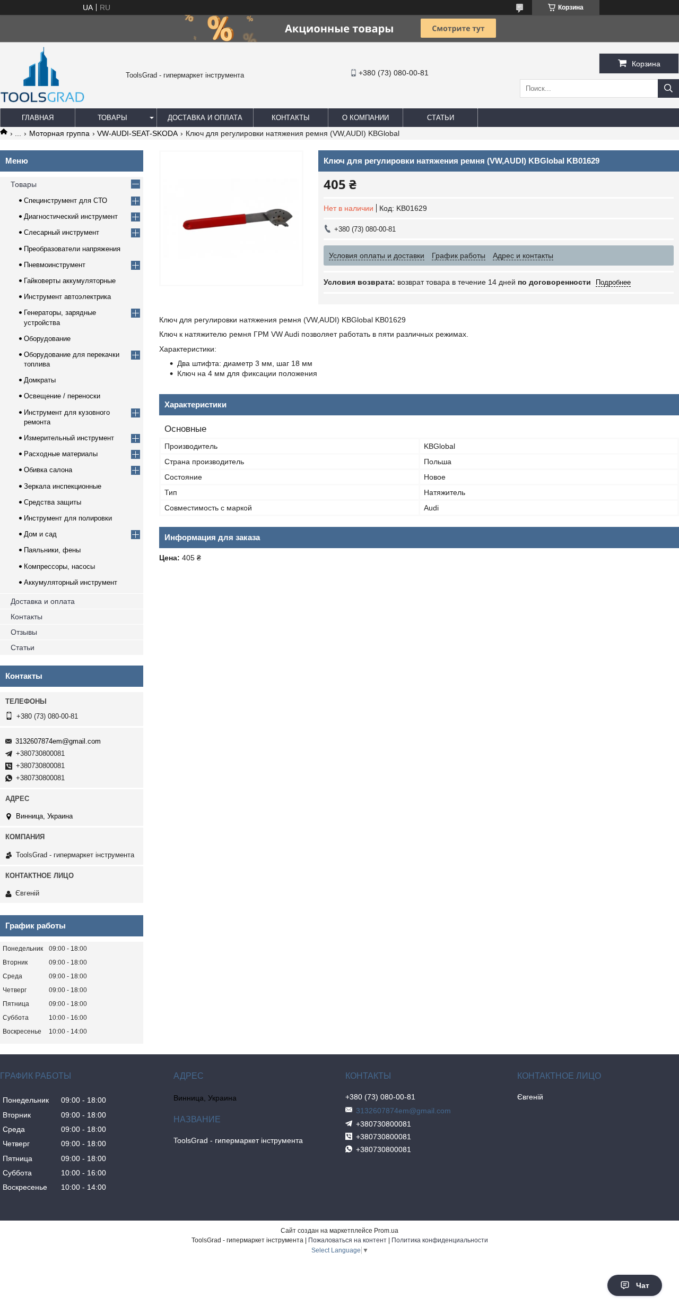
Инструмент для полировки (68, 518)
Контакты (291, 118)
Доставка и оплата (205, 118)
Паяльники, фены (52, 550)
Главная (38, 118)
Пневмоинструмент (54, 265)
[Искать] (668, 88)
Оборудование (47, 339)
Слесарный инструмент (61, 232)
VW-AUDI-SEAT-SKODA (137, 133)
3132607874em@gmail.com (58, 741)
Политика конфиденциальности (439, 1240)
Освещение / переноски (62, 396)
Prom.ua (386, 1230)
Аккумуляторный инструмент (70, 582)
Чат (642, 1285)
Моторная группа (59, 133)
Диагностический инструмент (71, 216)
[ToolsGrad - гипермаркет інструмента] (42, 103)
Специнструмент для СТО (65, 200)
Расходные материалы (61, 454)
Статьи (440, 118)
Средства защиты (52, 502)
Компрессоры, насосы (59, 566)
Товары (112, 118)
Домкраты (40, 380)
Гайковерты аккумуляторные (70, 281)
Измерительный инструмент (69, 438)
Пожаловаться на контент (347, 1240)
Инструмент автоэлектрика (67, 297)
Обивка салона (48, 470)
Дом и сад (40, 534)
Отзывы (24, 632)
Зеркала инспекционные (62, 486)
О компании (365, 118)
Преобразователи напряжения (72, 249)
